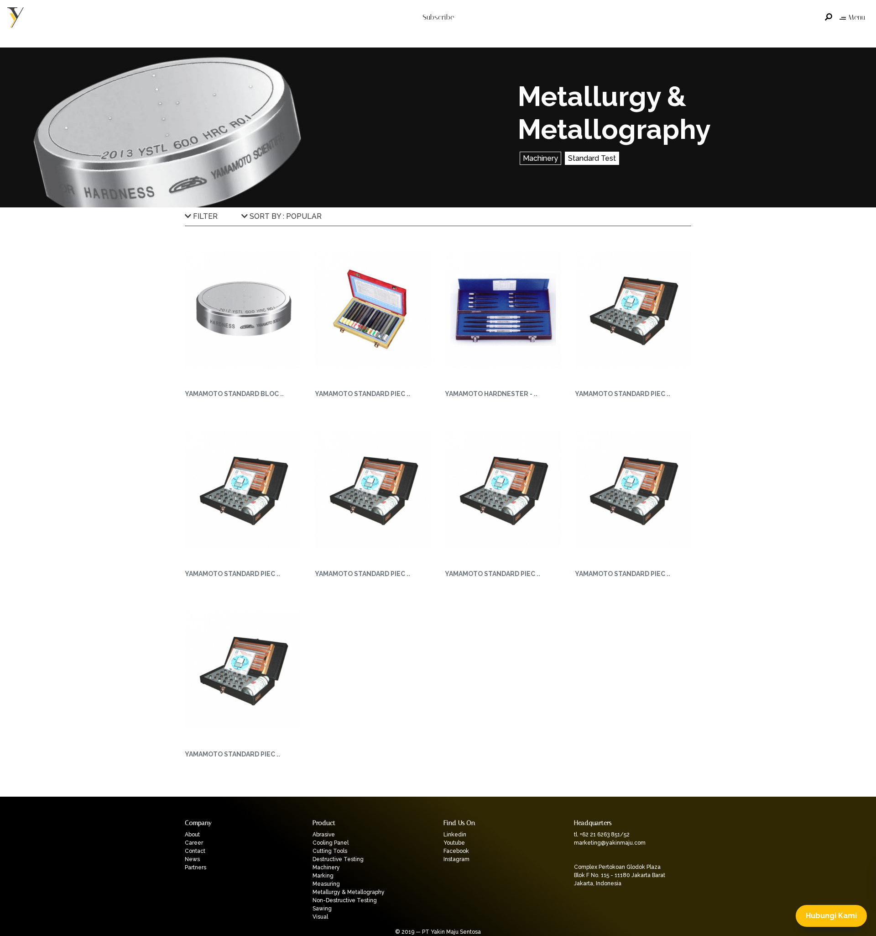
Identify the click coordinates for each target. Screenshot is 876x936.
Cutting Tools (330, 851)
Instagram (456, 859)
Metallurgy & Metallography (349, 892)
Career (194, 843)
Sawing (322, 908)
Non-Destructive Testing (345, 900)
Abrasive (324, 834)
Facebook (456, 851)
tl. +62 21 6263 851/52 (602, 834)
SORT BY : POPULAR (285, 216)
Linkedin (454, 834)
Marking (323, 876)
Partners (195, 867)
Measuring (326, 884)
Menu (856, 17)
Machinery (540, 158)
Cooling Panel (331, 843)
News (192, 859)
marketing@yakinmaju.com (610, 843)
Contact (195, 851)
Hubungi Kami (831, 915)
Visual (320, 917)
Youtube (454, 843)
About (192, 834)
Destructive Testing (338, 859)
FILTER (204, 216)
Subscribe (438, 17)
